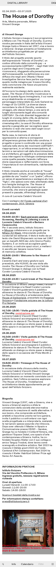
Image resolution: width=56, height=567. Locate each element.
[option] (28, 532)
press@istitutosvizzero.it (15, 501)
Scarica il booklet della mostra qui (21, 495)
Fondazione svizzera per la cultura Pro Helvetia (27, 302)
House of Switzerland (14, 297)
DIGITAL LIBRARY (16, 3)
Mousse (8, 230)
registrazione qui (25, 339)
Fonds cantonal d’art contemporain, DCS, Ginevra (24, 202)
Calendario (27, 564)
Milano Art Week (11, 233)
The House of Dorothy (28, 16)
